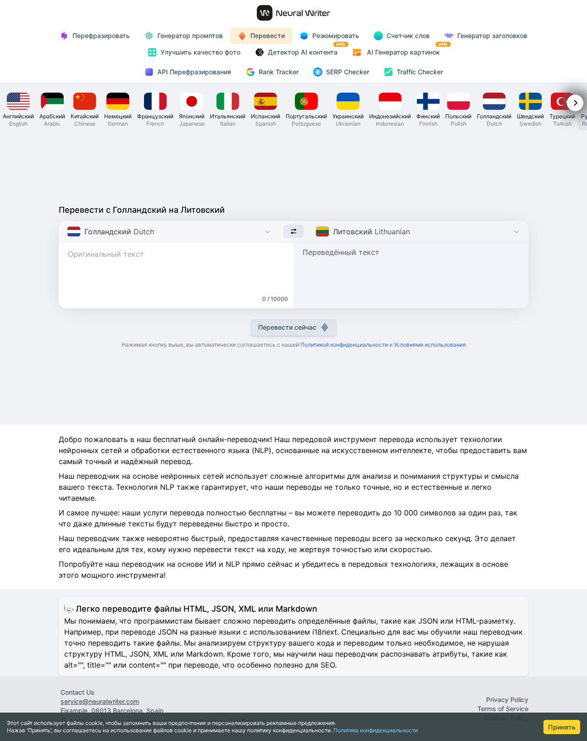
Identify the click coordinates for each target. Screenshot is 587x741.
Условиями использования (430, 344)
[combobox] (68, 231)
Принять (562, 727)
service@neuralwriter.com (100, 701)
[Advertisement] (293, 165)
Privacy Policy (507, 699)
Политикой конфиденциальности (344, 344)
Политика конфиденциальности (375, 730)
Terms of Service (502, 709)
